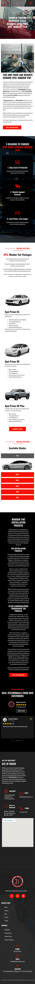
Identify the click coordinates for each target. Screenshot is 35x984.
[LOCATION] (17, 965)
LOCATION (17, 969)
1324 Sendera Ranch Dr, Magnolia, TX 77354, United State (9, 797)
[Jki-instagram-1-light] (17, 896)
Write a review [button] (21, 711)
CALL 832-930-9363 (12, 127)
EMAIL (17, 959)
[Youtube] (23, 896)
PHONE (17, 949)
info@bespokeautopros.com (26, 797)
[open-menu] (31, 3)
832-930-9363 (24, 812)
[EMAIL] (17, 955)
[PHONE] (17, 945)
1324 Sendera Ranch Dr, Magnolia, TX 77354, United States (17, 971)
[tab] (17, 455)
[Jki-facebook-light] (12, 896)
